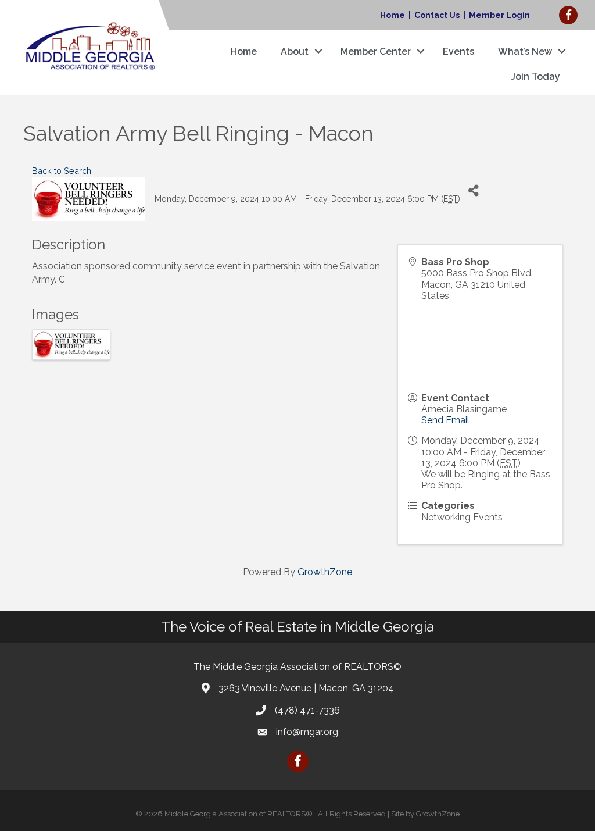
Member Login (499, 15)
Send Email (445, 420)
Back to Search (61, 171)
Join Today (535, 76)
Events (458, 51)
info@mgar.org (307, 731)
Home (392, 15)
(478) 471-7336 (307, 710)
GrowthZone (325, 571)
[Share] (473, 190)
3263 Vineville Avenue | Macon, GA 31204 (306, 688)
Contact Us (437, 15)
